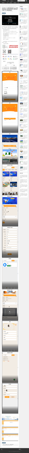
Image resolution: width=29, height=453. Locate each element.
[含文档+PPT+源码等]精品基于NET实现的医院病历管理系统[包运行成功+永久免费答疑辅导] (23, 110)
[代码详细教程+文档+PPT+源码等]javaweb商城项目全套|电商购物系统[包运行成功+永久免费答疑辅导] (23, 10)
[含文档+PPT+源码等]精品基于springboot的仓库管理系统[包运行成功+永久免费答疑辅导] (23, 82)
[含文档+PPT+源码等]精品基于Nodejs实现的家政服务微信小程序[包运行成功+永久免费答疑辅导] (23, 148)
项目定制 (3, 2)
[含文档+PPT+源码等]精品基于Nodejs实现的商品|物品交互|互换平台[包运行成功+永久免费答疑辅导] (23, 56)
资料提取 (11, 2)
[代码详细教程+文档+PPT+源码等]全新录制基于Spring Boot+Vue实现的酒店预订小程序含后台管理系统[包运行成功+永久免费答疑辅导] (23, 181)
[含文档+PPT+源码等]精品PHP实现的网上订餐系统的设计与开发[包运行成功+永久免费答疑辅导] (23, 77)
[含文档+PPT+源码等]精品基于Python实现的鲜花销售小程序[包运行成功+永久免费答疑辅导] (23, 28)
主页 (4, 6)
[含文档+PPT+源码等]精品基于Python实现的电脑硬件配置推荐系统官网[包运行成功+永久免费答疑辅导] (23, 51)
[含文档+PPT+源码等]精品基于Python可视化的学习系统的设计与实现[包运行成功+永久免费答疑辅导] (23, 153)
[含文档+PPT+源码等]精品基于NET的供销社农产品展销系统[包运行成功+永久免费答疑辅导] (23, 132)
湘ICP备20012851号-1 (18, 451)
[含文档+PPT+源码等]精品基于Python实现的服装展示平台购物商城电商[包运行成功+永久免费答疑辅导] (23, 142)
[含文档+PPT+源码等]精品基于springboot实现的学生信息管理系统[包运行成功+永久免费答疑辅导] (23, 126)
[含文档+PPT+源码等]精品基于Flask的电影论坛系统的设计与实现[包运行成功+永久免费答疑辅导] (23, 169)
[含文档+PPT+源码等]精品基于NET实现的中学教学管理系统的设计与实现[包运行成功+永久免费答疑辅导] (23, 116)
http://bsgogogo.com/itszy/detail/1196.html (7, 445)
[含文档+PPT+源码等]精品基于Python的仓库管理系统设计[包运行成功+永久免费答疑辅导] (23, 163)
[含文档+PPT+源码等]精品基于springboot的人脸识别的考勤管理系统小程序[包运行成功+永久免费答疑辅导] (23, 88)
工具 (7, 2)
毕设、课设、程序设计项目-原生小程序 (10, 6)
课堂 (18, 2)
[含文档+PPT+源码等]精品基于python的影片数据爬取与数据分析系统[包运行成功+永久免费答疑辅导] (23, 158)
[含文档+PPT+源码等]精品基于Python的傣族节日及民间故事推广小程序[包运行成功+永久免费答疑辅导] (23, 99)
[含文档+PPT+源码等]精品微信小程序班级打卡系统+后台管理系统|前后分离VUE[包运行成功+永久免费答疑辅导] (23, 22)
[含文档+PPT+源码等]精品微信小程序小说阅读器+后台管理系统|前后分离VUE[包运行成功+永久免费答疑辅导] (23, 15)
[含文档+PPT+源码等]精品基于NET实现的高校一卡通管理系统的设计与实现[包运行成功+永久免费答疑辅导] (23, 137)
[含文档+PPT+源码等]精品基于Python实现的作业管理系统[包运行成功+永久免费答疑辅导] (23, 39)
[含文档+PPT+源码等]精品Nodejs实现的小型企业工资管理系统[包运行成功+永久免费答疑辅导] (23, 94)
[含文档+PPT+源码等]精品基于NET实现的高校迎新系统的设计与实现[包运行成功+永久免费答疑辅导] (23, 121)
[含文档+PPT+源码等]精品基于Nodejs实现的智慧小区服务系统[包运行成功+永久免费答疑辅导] (23, 61)
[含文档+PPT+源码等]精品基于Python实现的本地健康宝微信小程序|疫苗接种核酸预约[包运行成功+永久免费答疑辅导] (23, 33)
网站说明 (15, 2)
